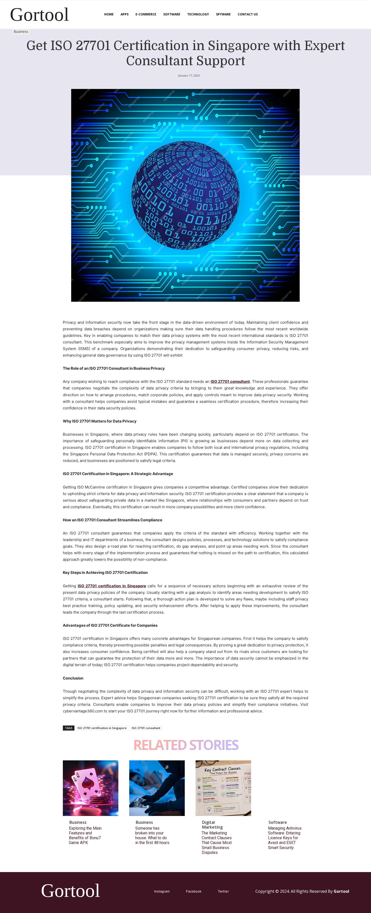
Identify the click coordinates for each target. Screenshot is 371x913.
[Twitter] (210, 891)
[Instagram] (146, 891)
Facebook (193, 891)
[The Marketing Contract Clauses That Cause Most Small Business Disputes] (223, 788)
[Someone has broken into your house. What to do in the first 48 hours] (157, 788)
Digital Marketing (212, 825)
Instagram (162, 891)
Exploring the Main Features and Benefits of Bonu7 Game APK (85, 835)
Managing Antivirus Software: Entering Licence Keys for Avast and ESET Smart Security (285, 838)
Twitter (223, 891)
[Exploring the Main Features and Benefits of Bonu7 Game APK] (90, 788)
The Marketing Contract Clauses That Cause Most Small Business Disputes (217, 843)
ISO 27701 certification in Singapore (102, 728)
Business (21, 31)
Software (278, 822)
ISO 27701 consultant (146, 728)
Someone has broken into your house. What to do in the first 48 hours (152, 835)
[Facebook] (178, 891)
